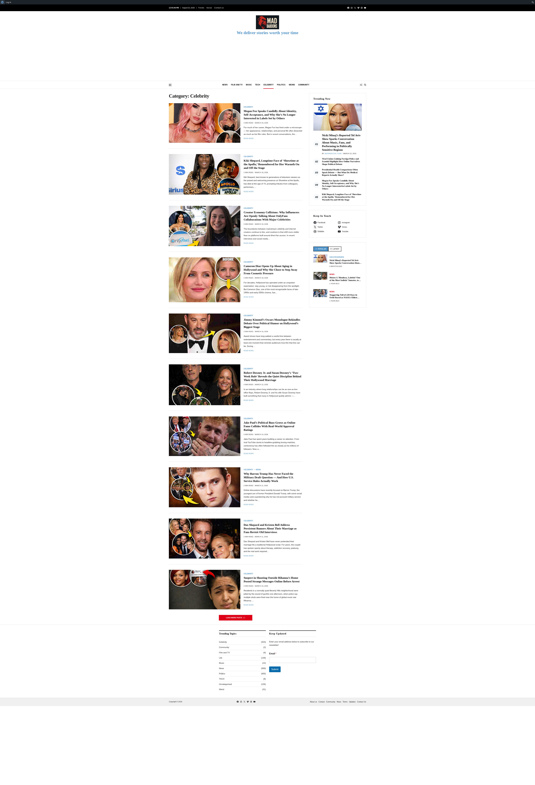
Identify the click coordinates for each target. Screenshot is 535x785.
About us (313, 702)
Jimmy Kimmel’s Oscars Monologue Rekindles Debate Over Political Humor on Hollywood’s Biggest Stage (272, 323)
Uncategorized (336, 257)
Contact (321, 702)
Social (209, 8)
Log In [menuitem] (8, 2)
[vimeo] (358, 8)
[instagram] (352, 8)
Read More (249, 138)
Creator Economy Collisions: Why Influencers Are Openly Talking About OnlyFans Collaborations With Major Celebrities (271, 216)
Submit (275, 669)
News (225, 85)
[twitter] (355, 8)
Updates (352, 702)
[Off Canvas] (170, 85)
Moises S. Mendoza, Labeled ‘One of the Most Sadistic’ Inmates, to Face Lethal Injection (344, 280)
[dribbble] (362, 8)
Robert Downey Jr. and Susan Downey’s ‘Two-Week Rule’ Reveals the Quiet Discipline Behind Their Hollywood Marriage (272, 376)
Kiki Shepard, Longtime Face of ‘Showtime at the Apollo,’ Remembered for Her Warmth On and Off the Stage (271, 164)
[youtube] (365, 8)
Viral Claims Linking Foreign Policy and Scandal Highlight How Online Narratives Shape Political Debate (341, 161)
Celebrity (268, 85)
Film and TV (237, 85)
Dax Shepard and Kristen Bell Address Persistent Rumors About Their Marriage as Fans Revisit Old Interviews (270, 528)
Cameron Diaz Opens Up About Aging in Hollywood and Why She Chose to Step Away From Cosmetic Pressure (270, 269)
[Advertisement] (267, 59)
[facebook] (348, 8)
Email (272, 653)
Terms (345, 702)
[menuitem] (2, 2)
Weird (292, 85)
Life (220, 658)
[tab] (320, 249)
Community (303, 85)
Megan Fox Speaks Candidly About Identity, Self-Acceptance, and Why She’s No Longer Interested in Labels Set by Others (270, 114)
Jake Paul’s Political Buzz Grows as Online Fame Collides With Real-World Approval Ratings (269, 426)
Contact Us (361, 702)
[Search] (365, 85)
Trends (201, 8)
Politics (281, 85)
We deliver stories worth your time (267, 33)
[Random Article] (361, 85)
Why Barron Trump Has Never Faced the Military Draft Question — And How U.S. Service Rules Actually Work (269, 477)
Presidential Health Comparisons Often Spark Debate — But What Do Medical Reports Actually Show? (340, 172)
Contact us (219, 8)
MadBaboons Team (333, 153)
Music (249, 85)
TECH (257, 85)
